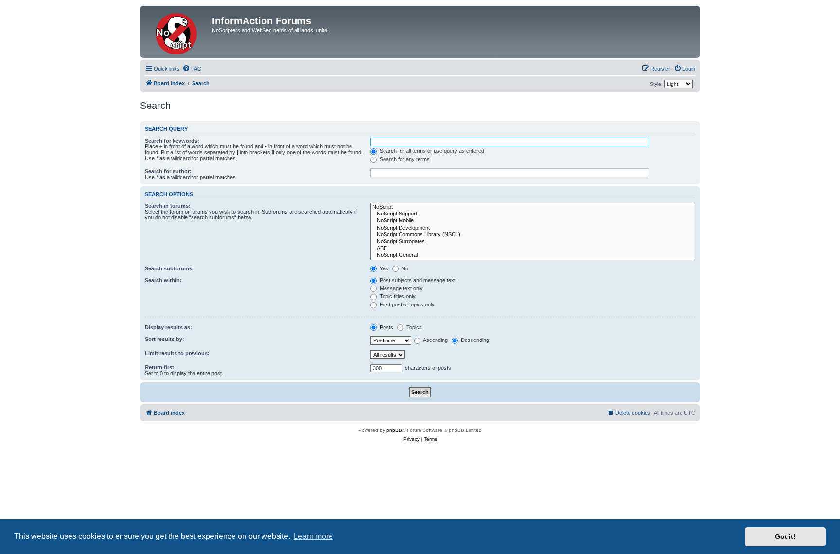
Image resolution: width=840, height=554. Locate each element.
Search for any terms (404, 159)
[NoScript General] (532, 255)
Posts (385, 327)
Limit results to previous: (177, 353)
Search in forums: (168, 206)
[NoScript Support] (532, 214)
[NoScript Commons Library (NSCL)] (532, 235)
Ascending (435, 340)
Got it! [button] (785, 536)
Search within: (163, 280)
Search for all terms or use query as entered (431, 151)
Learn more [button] (313, 536)
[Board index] (177, 31)
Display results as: (168, 327)
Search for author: (168, 171)
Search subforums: (169, 268)
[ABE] (532, 248)
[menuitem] (192, 68)
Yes (383, 268)
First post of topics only (406, 304)
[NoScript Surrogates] (532, 241)
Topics (413, 327)
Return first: (160, 367)
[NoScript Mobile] (532, 220)
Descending (474, 340)
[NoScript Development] (532, 228)
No (404, 268)
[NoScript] (532, 207)
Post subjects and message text (416, 280)
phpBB (394, 430)
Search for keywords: (172, 140)
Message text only (400, 288)
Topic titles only (397, 296)
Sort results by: (164, 339)
